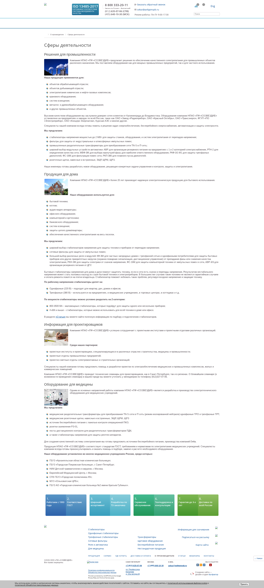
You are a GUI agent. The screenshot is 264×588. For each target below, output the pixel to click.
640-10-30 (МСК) (117, 14)
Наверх (259, 558)
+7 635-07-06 (134, 566)
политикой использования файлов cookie (187, 583)
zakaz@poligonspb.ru (148, 9)
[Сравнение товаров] (196, 6)
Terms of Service (105, 578)
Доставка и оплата (141, 556)
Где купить (121, 556)
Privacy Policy (92, 578)
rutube (214, 565)
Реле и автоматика (98, 544)
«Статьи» (61, 316)
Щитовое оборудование (150, 540)
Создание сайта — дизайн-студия (206, 573)
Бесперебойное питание (151, 544)
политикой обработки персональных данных (36, 585)
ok (201, 565)
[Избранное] (202, 6)
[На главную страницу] (57, 9)
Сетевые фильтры (97, 540)
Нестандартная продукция (152, 548)
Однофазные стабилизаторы (103, 533)
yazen (207, 565)
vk (197, 565)
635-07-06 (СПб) (117, 11)
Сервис (108, 556)
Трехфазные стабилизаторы (103, 537)
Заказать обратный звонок (151, 4)
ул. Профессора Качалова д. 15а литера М (133, 571)
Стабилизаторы (96, 529)
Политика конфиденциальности (101, 570)
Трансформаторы (147, 537)
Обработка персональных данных (102, 572)
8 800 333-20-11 (116, 5)
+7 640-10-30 (155, 566)
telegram (217, 565)
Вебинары (194, 556)
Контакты (209, 556)
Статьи (182, 556)
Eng (213, 6)
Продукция (94, 556)
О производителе (164, 556)
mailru (204, 565)
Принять (244, 584)
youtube (210, 565)
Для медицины (96, 548)
